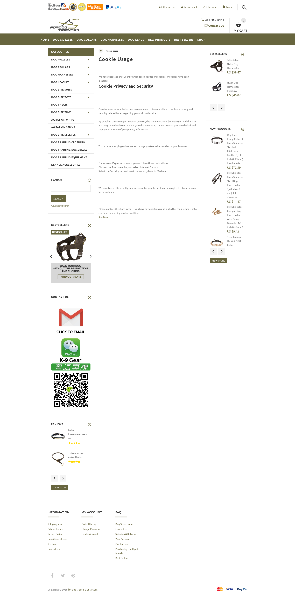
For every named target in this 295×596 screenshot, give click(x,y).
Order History (88, 523)
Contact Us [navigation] (169, 6)
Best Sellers (121, 557)
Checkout (211, 6)
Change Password (90, 528)
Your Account (122, 538)
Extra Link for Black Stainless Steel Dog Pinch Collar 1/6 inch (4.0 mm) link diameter (235, 184)
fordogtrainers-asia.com (82, 589)
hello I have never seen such (77, 434)
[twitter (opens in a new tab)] (62, 575)
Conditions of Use (57, 538)
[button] (244, 7)
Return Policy (55, 533)
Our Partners (122, 543)
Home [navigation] (101, 51)
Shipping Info (55, 523)
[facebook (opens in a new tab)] (52, 575)
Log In (229, 6)
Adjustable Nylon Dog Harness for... (234, 63)
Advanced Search (60, 205)
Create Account (89, 533)
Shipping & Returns (125, 533)
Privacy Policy (55, 528)
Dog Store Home (124, 523)
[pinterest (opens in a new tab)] (73, 575)
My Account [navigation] (190, 6)
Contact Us (216, 25)
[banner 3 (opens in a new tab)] (71, 256)
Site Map (52, 543)
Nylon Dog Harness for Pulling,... (233, 86)
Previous (51, 256)
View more (59, 487)
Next (90, 256)
